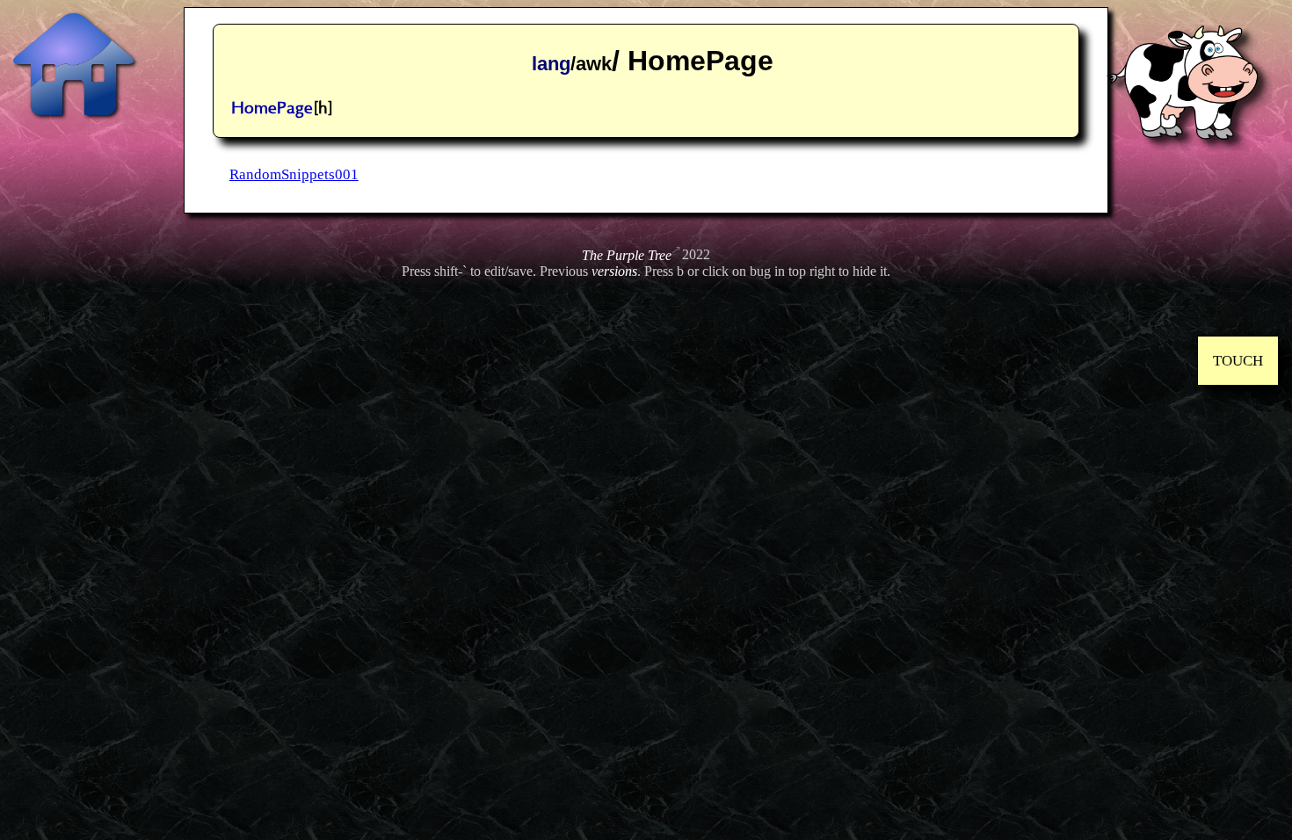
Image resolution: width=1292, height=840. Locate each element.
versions (614, 271)
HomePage (272, 108)
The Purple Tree (626, 255)
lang (551, 64)
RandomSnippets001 (294, 174)
